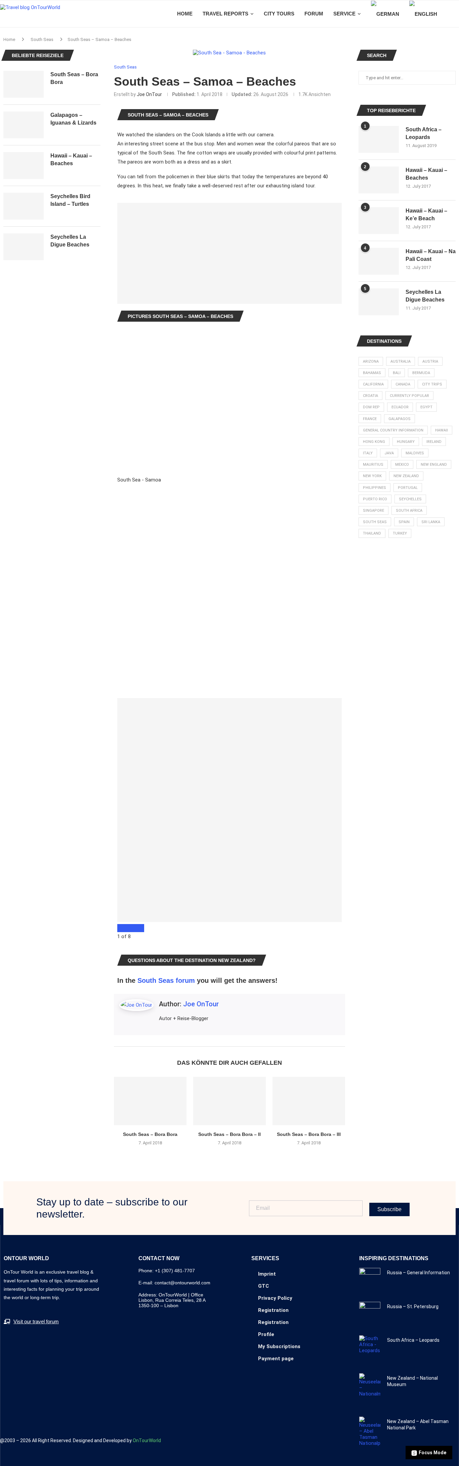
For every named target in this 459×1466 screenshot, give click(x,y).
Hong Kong (374, 442)
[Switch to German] (385, 14)
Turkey (400, 533)
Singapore (373, 510)
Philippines (374, 488)
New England (434, 464)
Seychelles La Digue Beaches (425, 295)
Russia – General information (418, 1272)
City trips (432, 384)
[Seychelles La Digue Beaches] (379, 301)
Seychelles (410, 499)
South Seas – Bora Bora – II (229, 1134)
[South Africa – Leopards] (379, 139)
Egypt (426, 407)
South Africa (409, 510)
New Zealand (406, 476)
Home (9, 39)
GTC (263, 1286)
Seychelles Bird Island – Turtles (70, 200)
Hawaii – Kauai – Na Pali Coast (431, 255)
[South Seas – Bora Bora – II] (229, 1101)
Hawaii (441, 430)
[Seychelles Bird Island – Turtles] (23, 206)
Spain (404, 522)
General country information (393, 430)
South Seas (42, 39)
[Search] (455, 13)
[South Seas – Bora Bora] (150, 1101)
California (373, 384)
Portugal (408, 488)
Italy (368, 453)
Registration (273, 1310)
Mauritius (373, 464)
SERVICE (344, 13)
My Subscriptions (279, 1346)
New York (372, 476)
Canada (402, 384)
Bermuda (421, 373)
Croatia (370, 396)
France (370, 419)
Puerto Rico (375, 499)
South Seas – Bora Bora (150, 1134)
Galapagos (399, 419)
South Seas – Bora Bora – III (309, 1134)
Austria (430, 361)
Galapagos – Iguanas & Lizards (73, 118)
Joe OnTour (149, 94)
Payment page (276, 1359)
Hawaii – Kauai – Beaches (426, 173)
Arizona (371, 361)
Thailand (372, 533)
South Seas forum (166, 980)
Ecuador (400, 407)
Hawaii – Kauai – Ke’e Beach (426, 214)
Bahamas (372, 373)
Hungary (406, 442)
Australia (400, 361)
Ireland (434, 442)
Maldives (415, 453)
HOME (185, 13)
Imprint (267, 1274)
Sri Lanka (430, 522)
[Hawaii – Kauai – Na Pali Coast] (379, 261)
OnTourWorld (147, 1440)
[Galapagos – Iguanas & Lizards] (23, 124)
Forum (313, 13)
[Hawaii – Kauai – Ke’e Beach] (379, 220)
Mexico (402, 464)
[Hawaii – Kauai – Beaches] (379, 180)
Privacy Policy (275, 1298)
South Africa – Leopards (424, 133)
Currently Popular (409, 396)
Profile (266, 1334)
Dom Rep (371, 407)
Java (389, 453)
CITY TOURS (279, 13)
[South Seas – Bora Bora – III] (309, 1101)
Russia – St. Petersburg (413, 1306)
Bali (397, 373)
